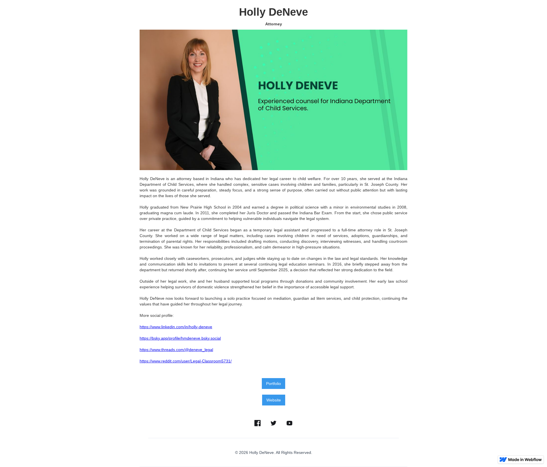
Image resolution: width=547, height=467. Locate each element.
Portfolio (273, 383)
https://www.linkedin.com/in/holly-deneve (176, 327)
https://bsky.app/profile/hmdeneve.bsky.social (180, 338)
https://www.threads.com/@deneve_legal (176, 349)
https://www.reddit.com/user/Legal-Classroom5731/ (186, 361)
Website (273, 400)
